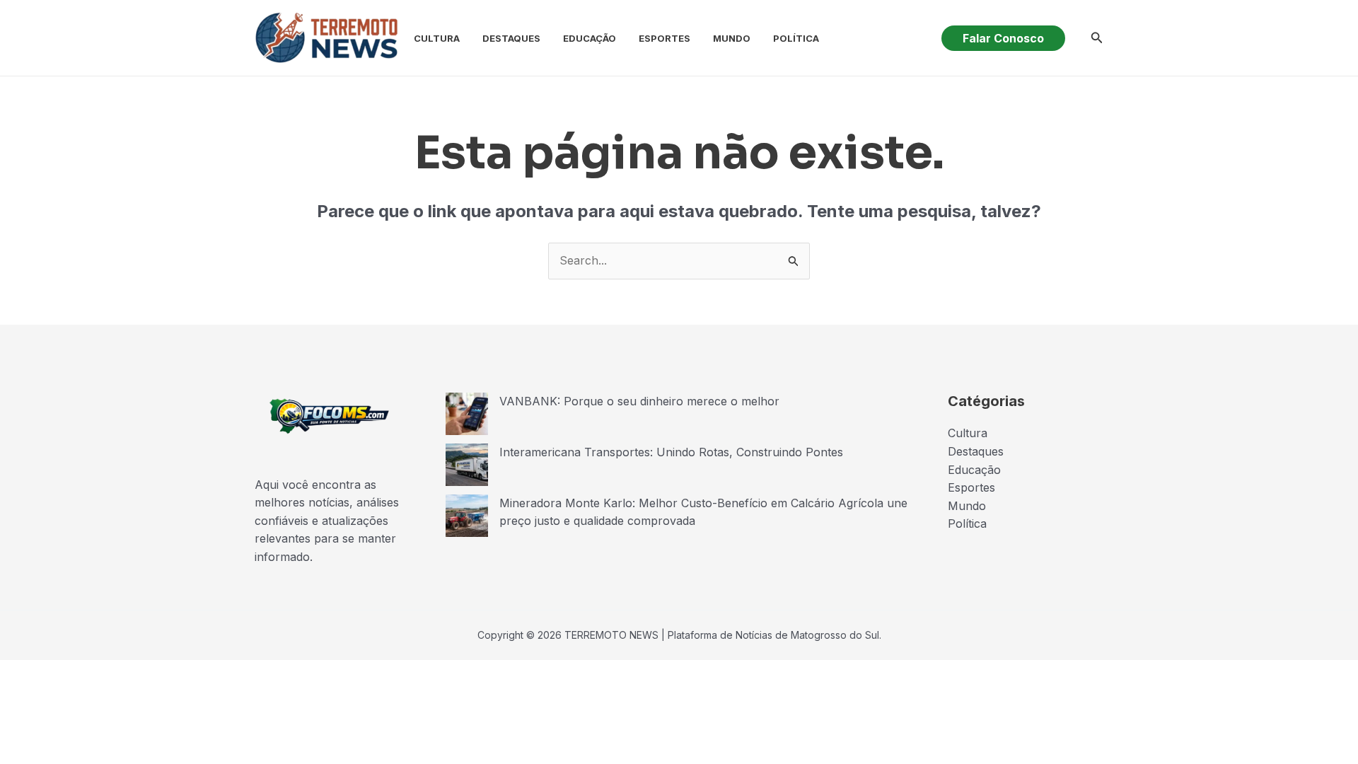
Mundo (731, 38)
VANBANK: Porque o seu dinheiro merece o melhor (639, 401)
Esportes (664, 38)
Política (796, 38)
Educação (589, 38)
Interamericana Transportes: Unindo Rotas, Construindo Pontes (671, 452)
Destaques (511, 38)
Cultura (437, 38)
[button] (1003, 38)
